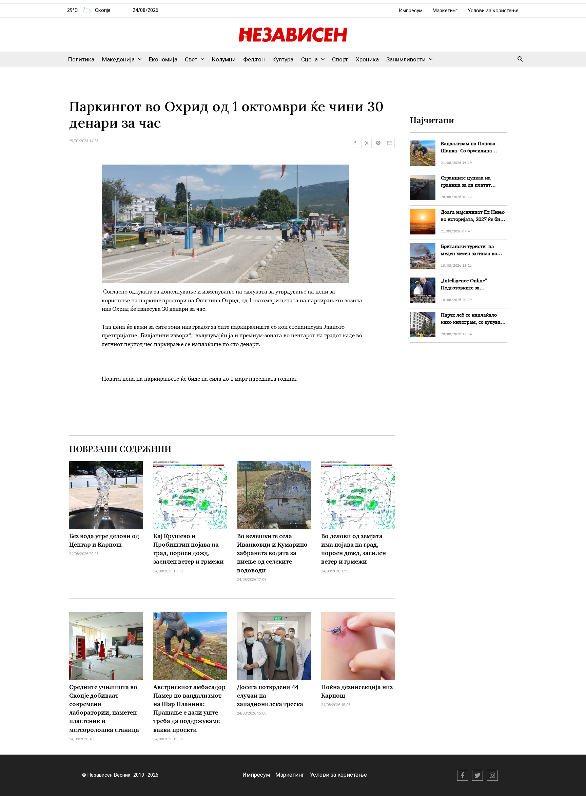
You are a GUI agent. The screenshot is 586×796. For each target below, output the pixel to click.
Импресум (411, 10)
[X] (477, 775)
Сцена (309, 59)
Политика (81, 59)
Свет (191, 59)
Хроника (367, 59)
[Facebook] (462, 775)
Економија (163, 59)
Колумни (224, 59)
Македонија (118, 59)
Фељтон (254, 59)
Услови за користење (493, 10)
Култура (282, 59)
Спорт (340, 59)
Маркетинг (445, 10)
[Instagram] (492, 775)
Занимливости (406, 59)
